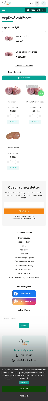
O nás (24, 245)
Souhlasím (24, 388)
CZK (29, 3)
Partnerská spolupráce (24, 257)
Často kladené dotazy (24, 261)
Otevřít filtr (25, 77)
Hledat (24, 326)
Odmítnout (24, 396)
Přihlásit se (24, 211)
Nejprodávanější (14, 72)
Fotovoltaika (24, 273)
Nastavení (24, 383)
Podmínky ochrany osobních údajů (24, 277)
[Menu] (4, 10)
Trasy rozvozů (24, 237)
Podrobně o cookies (24, 269)
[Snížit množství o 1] (8, 116)
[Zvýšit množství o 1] (18, 116)
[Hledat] (43, 3)
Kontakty (24, 249)
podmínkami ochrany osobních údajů (24, 218)
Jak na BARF (24, 253)
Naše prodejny (24, 241)
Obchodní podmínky (24, 265)
